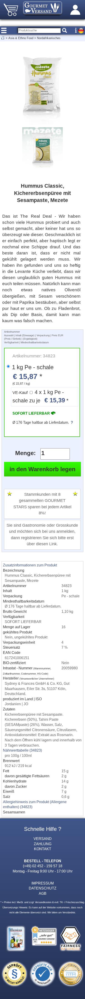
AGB (42, 893)
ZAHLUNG (42, 844)
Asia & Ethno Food (20, 38)
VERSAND (43, 839)
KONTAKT (42, 849)
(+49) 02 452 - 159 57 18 (42, 866)
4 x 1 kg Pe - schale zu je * (40, 396)
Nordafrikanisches (49, 38)
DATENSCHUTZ (42, 888)
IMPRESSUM (43, 883)
